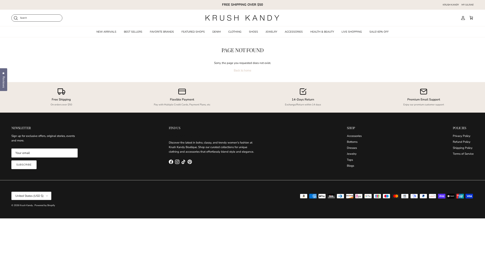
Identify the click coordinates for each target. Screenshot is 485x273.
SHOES (253, 32)
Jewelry (352, 154)
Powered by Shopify (44, 205)
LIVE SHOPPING (352, 32)
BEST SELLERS (133, 32)
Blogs (350, 166)
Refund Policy (461, 142)
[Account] (462, 18)
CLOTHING (234, 32)
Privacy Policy (461, 136)
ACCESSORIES (294, 32)
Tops (350, 160)
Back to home (242, 70)
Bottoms (352, 142)
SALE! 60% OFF (379, 32)
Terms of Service (463, 154)
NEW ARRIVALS (106, 32)
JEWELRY (271, 32)
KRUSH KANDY (451, 4)
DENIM (216, 32)
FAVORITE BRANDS (162, 32)
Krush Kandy (26, 205)
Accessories (354, 136)
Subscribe (24, 164)
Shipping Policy (462, 148)
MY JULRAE (468, 4)
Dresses (352, 148)
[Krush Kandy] (242, 18)
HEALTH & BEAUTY (322, 32)
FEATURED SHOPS (193, 32)
